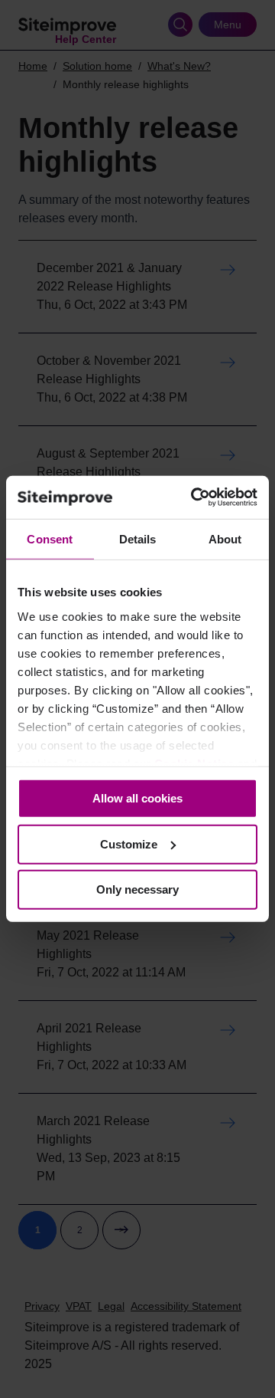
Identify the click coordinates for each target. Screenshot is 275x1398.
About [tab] (225, 538)
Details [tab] (138, 538)
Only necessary (137, 889)
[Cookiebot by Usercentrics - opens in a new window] (194, 497)
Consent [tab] (50, 538)
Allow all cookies (137, 798)
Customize (128, 844)
